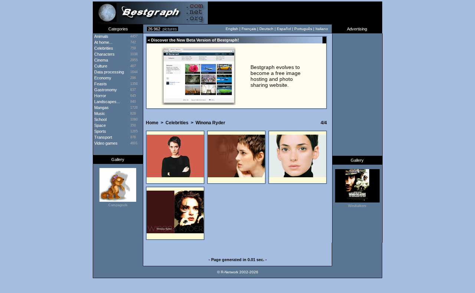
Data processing (108, 72)
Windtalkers (357, 206)
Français (249, 29)
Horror (99, 95)
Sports (99, 131)
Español (284, 29)
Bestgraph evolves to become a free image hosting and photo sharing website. (275, 76)
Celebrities (103, 48)
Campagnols (118, 205)
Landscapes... (106, 101)
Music (99, 113)
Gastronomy (105, 90)
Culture (100, 66)
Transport (102, 137)
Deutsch (266, 29)
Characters (104, 54)
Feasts (100, 84)
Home (152, 122)
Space (99, 125)
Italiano (321, 29)
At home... (102, 42)
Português (303, 29)
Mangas (101, 107)
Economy (102, 78)
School (100, 119)
